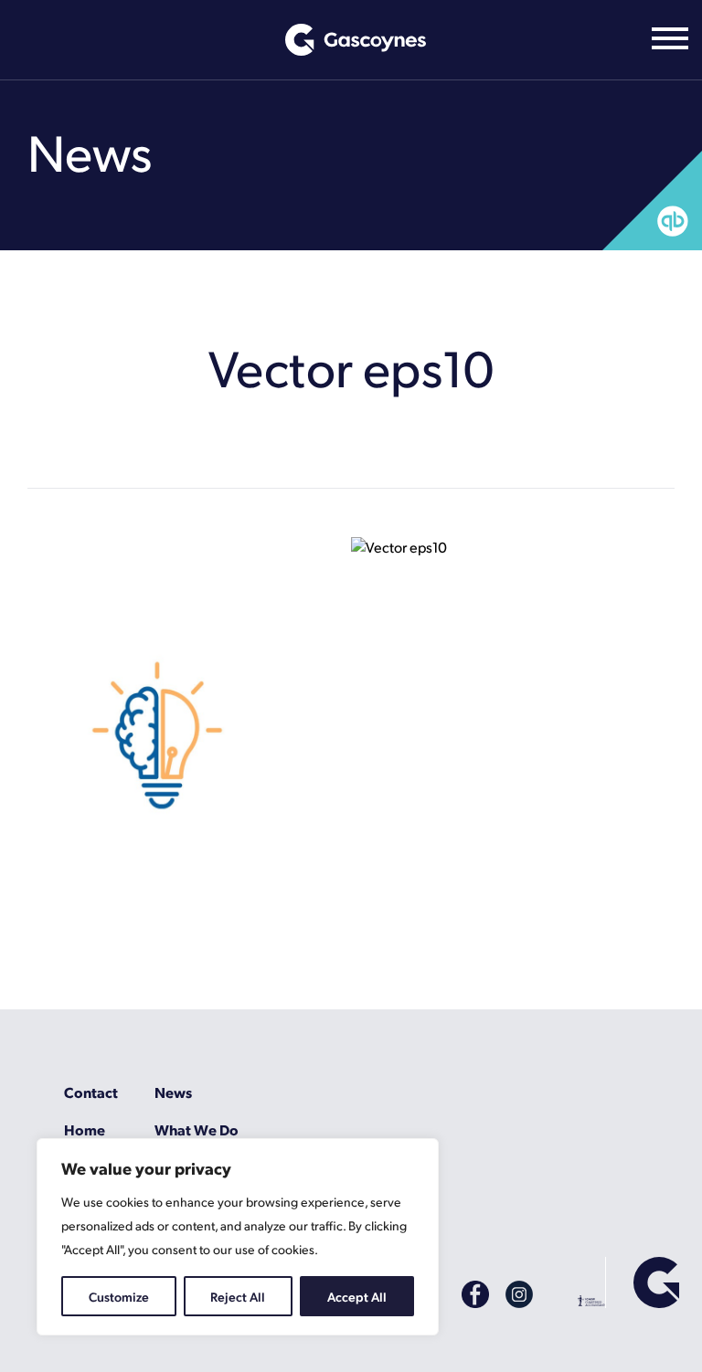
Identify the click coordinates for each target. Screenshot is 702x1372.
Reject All (237, 1296)
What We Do (196, 1129)
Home (84, 1129)
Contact (91, 1092)
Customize (119, 1296)
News (173, 1092)
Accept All (357, 1296)
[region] (238, 1236)
